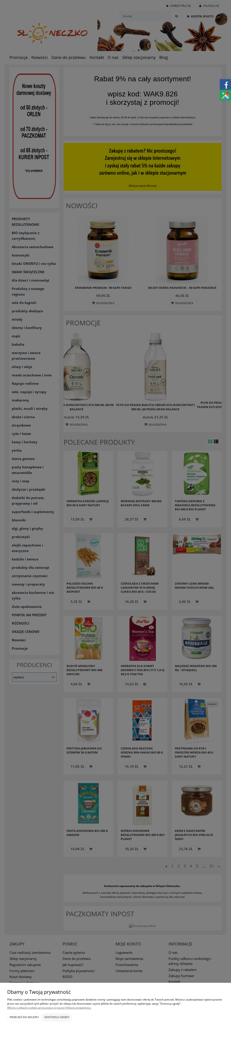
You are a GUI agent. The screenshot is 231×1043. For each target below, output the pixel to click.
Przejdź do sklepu (24, 1017)
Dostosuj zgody (56, 1017)
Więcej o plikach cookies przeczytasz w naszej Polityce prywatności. (49, 1008)
